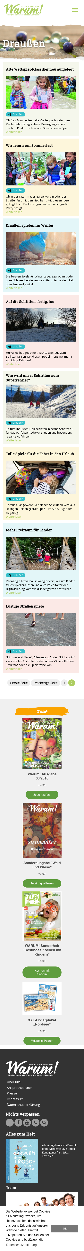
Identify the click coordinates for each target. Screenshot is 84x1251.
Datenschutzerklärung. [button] (22, 1245)
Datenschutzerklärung (23, 1104)
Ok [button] (65, 1228)
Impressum (15, 1099)
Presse (12, 1093)
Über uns (14, 1082)
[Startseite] (23, 10)
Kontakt (35, 1123)
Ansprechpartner (19, 1087)
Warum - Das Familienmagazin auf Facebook (18, 1123)
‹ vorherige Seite (45, 683)
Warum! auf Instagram (10, 1123)
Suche (44, 1123)
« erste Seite (19, 683)
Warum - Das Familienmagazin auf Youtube (27, 1123)
